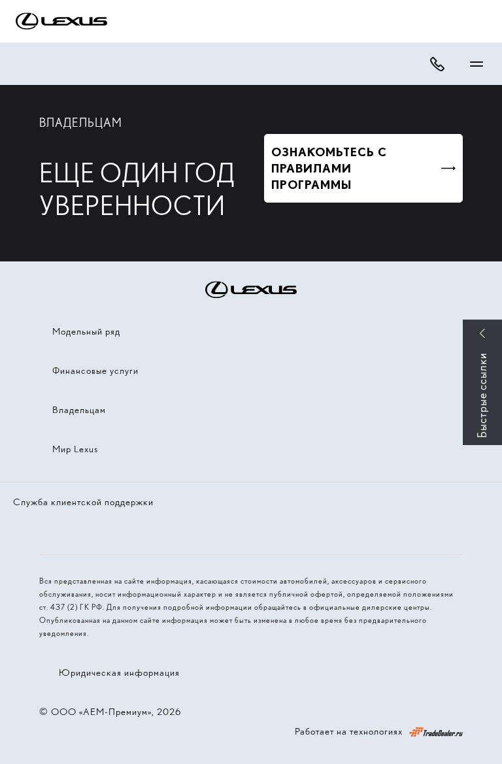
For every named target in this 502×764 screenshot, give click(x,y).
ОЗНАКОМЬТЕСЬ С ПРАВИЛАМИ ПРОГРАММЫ (329, 168)
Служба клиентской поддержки (83, 502)
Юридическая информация (119, 672)
